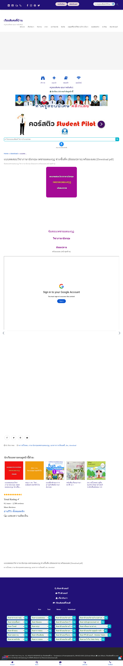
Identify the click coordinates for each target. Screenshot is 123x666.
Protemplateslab (68, 655)
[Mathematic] (54, 78)
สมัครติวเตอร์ (73, 4)
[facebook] (27, 5)
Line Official (101, 655)
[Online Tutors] (79, 78)
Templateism (57, 655)
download (14, 154)
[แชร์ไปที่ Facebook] (7, 438)
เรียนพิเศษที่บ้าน (13, 20)
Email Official (91, 655)
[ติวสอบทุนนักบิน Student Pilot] (61, 135)
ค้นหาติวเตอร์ (114, 27)
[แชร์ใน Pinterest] (20, 438)
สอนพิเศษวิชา (95, 27)
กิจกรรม (39, 27)
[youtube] (13, 5)
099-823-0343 (79, 655)
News (59, 609)
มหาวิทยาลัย (54, 27)
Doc (39, 609)
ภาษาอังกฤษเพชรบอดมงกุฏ (39, 445)
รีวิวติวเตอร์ (62, 593)
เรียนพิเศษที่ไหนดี (62, 603)
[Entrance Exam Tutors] (66, 78)
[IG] (31, 5)
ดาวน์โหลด (23, 445)
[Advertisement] (61, 50)
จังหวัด (63, 27)
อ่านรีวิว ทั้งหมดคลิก (14, 511)
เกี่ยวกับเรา (31, 27)
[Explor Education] (43, 78)
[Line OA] (16, 5)
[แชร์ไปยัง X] (14, 438)
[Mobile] (21, 5)
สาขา (46, 27)
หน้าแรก (22, 27)
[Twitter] (39, 5)
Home (6, 154)
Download (71, 609)
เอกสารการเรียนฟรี (57, 445)
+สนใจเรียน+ (61, 4)
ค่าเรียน (104, 27)
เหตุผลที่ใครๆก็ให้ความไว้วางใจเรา (78, 27)
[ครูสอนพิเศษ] (61, 110)
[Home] (9, 5)
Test (48, 609)
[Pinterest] (35, 5)
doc (67, 445)
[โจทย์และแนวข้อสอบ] (120, 658)
